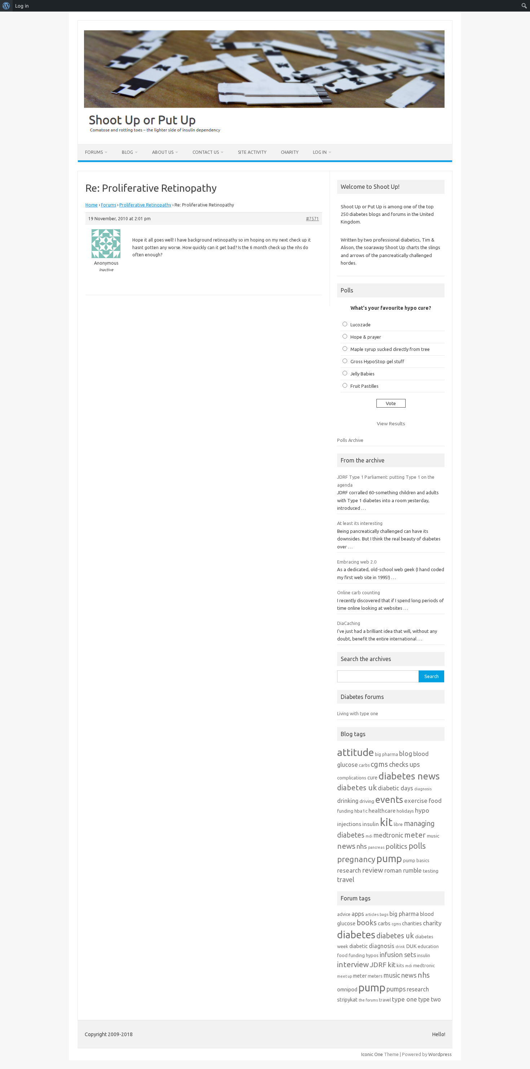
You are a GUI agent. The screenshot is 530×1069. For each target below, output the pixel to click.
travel (345, 879)
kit (386, 822)
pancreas (376, 847)
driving (366, 801)
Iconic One (372, 1054)
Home (91, 205)
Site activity (252, 152)
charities (412, 923)
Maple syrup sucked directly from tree (390, 349)
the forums (368, 1000)
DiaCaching (348, 623)
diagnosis (423, 789)
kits (400, 965)
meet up (344, 976)
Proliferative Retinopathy (145, 205)
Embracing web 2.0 (356, 561)
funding (345, 810)
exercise (416, 800)
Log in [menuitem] (22, 6)
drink (400, 946)
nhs (362, 846)
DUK (411, 946)
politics (396, 846)
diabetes (356, 934)
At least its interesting (360, 523)
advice (343, 914)
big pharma (386, 754)
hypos (372, 955)
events (389, 799)
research (349, 870)
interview (353, 964)
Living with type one (357, 713)
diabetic (358, 946)
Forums (94, 152)
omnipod (347, 989)
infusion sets (398, 954)
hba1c (360, 811)
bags (384, 914)
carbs (364, 765)
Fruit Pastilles (364, 385)
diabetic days (395, 788)
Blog (127, 152)
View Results (391, 423)
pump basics (416, 860)
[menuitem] (6, 6)
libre (398, 824)
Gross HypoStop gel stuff (377, 361)
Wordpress (440, 1054)
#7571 (312, 218)
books (367, 922)
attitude (355, 752)
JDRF (378, 965)
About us (162, 152)
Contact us (206, 152)
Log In (320, 152)
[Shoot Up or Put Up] (264, 132)
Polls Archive (350, 440)
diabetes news (409, 776)
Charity (290, 152)
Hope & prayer (365, 336)
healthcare (382, 811)
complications (351, 777)
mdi (369, 836)
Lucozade (360, 324)
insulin (370, 824)
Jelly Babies (362, 373)
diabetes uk (357, 787)
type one (404, 999)
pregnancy (356, 859)
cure (372, 777)
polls (417, 845)
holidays (405, 810)
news (346, 846)
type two (429, 999)
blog (405, 753)
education (428, 946)
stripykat (347, 999)
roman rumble (403, 870)
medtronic (388, 835)
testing (430, 871)
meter (415, 834)
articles (372, 914)
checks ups (404, 764)
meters (375, 975)
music (433, 836)
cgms (379, 764)
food (435, 800)
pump (389, 858)
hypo (422, 810)
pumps (396, 988)
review (372, 870)
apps (358, 914)
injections (349, 824)
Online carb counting (358, 592)
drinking (347, 801)
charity (432, 923)
